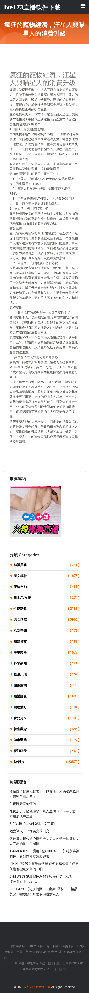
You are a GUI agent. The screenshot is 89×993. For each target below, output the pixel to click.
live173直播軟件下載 (37, 987)
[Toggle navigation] (83, 5)
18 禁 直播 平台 (39, 946)
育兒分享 (46, 718)
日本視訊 (54, 963)
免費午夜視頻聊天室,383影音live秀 (39, 952)
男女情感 (46, 620)
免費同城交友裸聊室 (36, 969)
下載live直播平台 (63, 946)
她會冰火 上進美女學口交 (29, 831)
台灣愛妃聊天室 (73, 963)
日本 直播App (18, 946)
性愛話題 (46, 609)
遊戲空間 (46, 685)
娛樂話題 (46, 696)
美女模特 (46, 576)
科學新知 (46, 663)
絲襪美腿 (46, 565)
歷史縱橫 (46, 652)
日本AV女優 (46, 598)
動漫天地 (46, 674)
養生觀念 (46, 729)
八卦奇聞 (46, 630)
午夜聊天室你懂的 (23, 804)
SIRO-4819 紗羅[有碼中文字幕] (32, 824)
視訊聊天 (46, 751)
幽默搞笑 (46, 641)
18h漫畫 (18, 963)
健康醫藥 (46, 740)
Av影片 (46, 762)
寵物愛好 (46, 707)
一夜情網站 (59, 969)
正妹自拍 (46, 587)
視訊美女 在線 (36, 963)
